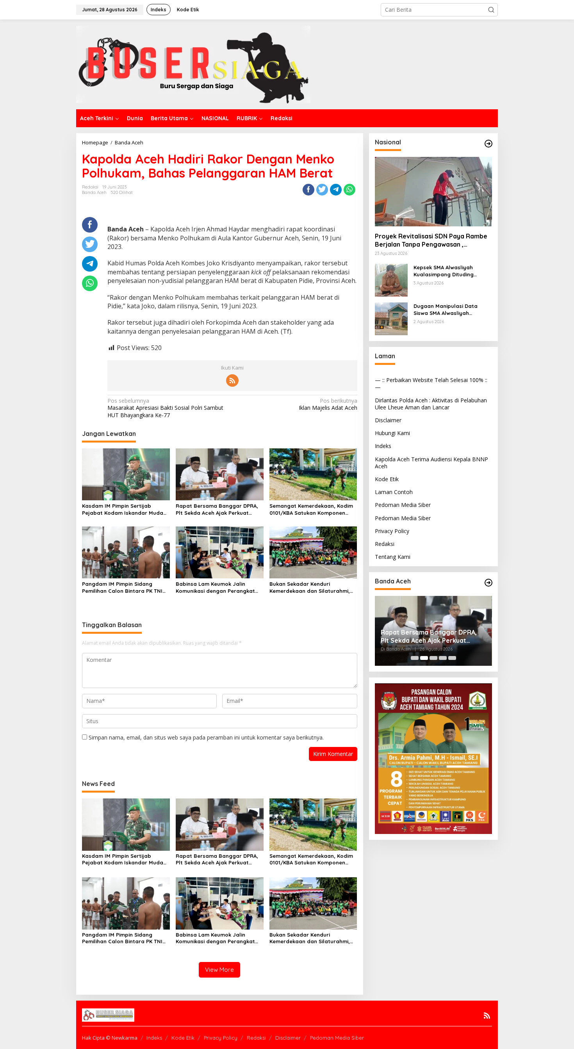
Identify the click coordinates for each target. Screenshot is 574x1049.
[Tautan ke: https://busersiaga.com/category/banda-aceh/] (488, 582)
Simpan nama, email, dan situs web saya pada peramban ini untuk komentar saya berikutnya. (206, 737)
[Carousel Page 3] (433, 658)
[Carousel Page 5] (452, 658)
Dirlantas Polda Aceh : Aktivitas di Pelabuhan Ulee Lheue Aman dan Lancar (431, 403)
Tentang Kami (392, 556)
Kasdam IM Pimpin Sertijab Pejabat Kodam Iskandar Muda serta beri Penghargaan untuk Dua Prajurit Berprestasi (122, 509)
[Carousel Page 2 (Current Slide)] (424, 658)
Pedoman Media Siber (403, 504)
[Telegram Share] (336, 190)
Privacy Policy (392, 531)
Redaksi (384, 544)
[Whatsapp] (349, 190)
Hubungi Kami (392, 433)
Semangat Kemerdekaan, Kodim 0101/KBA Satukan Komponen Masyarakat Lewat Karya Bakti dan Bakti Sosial (311, 509)
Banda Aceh (94, 192)
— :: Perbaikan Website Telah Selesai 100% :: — (431, 383)
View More (219, 969)
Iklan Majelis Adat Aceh (328, 404)
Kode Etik (387, 479)
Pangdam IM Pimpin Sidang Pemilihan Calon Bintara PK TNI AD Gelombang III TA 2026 (122, 587)
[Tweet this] (322, 190)
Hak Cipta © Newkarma (109, 1037)
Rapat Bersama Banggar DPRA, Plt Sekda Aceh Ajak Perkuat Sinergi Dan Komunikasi (217, 509)
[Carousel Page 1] (415, 658)
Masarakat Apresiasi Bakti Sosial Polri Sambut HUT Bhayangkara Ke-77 (165, 407)
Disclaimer (388, 420)
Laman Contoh (394, 492)
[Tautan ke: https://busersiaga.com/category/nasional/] (488, 143)
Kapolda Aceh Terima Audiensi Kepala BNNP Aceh (431, 462)
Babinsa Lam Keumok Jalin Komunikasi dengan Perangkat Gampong (215, 587)
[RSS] (232, 380)
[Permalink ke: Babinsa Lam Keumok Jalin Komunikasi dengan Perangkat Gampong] (220, 551)
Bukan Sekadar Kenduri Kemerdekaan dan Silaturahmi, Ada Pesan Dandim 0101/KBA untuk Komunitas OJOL (309, 587)
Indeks (383, 446)
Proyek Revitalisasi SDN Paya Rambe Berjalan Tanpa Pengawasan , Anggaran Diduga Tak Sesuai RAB (431, 240)
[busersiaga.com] (193, 64)
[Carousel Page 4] (443, 658)
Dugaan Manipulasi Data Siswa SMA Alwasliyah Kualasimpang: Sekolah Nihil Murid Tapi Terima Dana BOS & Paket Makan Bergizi (453, 309)
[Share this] (308, 190)
